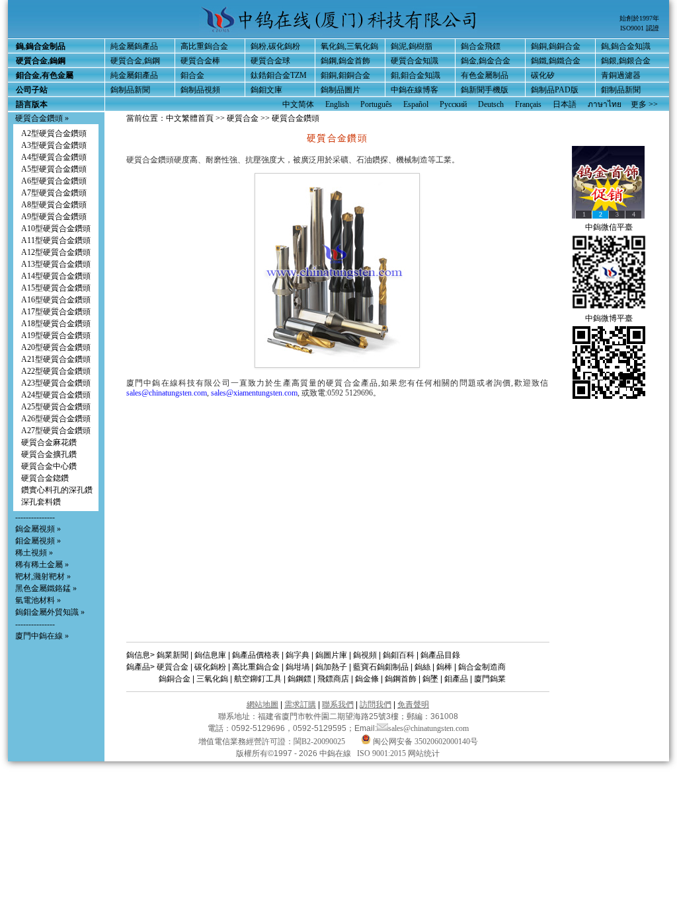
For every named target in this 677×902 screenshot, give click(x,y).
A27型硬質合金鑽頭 (56, 430)
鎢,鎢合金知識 (626, 46)
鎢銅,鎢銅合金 (555, 46)
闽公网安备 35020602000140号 (424, 741)
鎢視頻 (365, 655)
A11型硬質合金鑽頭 (56, 240)
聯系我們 (338, 704)
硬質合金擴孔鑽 (49, 454)
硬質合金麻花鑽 (49, 442)
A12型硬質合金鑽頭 (56, 252)
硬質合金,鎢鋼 (135, 60)
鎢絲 (422, 667)
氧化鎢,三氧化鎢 (349, 46)
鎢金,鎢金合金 (485, 60)
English (337, 104)
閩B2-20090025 (319, 741)
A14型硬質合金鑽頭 (56, 276)
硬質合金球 (270, 60)
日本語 (565, 104)
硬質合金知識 (414, 60)
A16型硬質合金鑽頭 (56, 299)
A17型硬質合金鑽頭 (56, 311)
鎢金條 (367, 678)
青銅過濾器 (621, 75)
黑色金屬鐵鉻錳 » (46, 588)
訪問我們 (375, 704)
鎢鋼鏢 (299, 678)
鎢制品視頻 (200, 89)
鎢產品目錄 (440, 655)
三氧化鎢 (212, 678)
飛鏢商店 (333, 678)
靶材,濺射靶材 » (43, 576)
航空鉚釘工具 (258, 678)
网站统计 (424, 753)
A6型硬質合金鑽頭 (54, 181)
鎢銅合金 (174, 678)
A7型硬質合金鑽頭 (54, 192)
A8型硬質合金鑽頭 (54, 204)
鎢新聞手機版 (484, 89)
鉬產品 (456, 678)
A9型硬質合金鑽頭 (54, 216)
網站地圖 (262, 704)
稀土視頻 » (34, 552)
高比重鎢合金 (204, 46)
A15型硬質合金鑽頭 (56, 288)
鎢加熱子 (331, 667)
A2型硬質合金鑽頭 (54, 133)
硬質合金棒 (200, 60)
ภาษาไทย (604, 104)
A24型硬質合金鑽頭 (56, 394)
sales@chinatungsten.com (166, 393)
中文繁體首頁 (190, 118)
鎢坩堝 (297, 667)
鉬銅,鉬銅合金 (345, 75)
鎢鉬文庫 (266, 89)
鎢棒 (444, 667)
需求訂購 (300, 704)
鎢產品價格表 (256, 655)
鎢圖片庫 (331, 655)
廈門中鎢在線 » (42, 636)
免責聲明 (413, 704)
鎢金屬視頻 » (38, 529)
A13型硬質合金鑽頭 (56, 264)
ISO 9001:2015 (382, 753)
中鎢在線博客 (414, 89)
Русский (453, 104)
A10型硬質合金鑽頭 (56, 228)
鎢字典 (297, 655)
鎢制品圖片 (340, 89)
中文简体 (298, 104)
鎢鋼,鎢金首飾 (345, 60)
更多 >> (644, 104)
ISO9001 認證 (639, 28)
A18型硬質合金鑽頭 (56, 323)
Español (415, 104)
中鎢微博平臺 (609, 318)
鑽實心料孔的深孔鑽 (57, 490)
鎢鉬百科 (399, 655)
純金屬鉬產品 (134, 75)
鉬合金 (192, 75)
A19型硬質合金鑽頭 (56, 335)
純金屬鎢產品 (134, 46)
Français (528, 104)
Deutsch (491, 104)
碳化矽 (543, 75)
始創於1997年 (639, 18)
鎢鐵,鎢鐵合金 (555, 60)
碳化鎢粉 (210, 667)
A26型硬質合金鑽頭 (56, 418)
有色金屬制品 (484, 75)
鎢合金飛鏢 (480, 46)
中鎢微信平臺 (609, 227)
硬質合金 (243, 118)
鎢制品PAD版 (554, 89)
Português (376, 104)
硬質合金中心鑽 (49, 466)
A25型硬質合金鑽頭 (56, 406)
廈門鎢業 (490, 678)
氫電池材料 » (38, 600)
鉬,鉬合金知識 (415, 75)
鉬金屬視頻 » (38, 540)
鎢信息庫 (210, 655)
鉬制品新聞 (621, 89)
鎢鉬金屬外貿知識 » (50, 612)
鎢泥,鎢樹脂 (411, 46)
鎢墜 (430, 678)
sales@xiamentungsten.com (254, 393)
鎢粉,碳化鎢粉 (275, 46)
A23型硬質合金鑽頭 (56, 383)
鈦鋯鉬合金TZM (279, 75)
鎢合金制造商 (482, 667)
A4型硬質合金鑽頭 (54, 157)
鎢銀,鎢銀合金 (626, 60)
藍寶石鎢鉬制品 (381, 667)
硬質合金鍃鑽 (45, 478)
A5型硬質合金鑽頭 (54, 169)
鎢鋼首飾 (401, 678)
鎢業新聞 (172, 655)
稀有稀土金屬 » (42, 564)
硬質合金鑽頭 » (42, 118)
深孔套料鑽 (41, 501)
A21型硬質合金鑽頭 (56, 359)
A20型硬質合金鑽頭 (56, 347)
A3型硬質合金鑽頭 (54, 145)
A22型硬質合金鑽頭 (56, 371)
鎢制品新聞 (130, 89)
